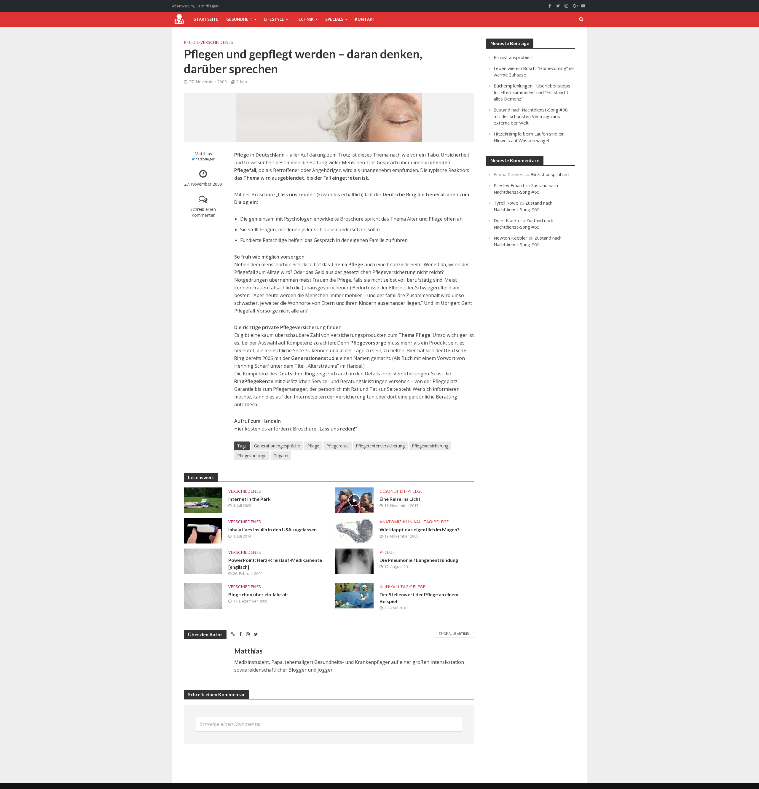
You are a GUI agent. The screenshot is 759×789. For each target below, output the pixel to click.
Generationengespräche (277, 446)
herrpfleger (205, 159)
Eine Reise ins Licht (400, 499)
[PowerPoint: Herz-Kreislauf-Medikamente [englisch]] (203, 561)
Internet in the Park (249, 499)
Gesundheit (239, 19)
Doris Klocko (506, 220)
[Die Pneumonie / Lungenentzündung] (354, 560)
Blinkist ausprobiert (513, 57)
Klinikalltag (417, 522)
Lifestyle (274, 19)
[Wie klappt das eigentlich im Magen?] (354, 530)
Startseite (206, 19)
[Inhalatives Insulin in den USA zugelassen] (203, 530)
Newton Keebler (510, 238)
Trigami (281, 455)
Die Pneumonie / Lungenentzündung (419, 560)
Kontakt (365, 19)
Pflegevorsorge (252, 455)
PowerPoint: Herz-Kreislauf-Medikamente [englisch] (275, 563)
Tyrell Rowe (506, 203)
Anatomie (390, 522)
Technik (305, 19)
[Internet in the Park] (203, 499)
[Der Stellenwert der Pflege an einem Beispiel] (354, 595)
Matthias (203, 154)
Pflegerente (337, 446)
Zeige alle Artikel (454, 633)
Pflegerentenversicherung (380, 446)
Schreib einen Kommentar (203, 212)
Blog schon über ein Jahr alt (258, 594)
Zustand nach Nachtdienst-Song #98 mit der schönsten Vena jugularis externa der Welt (531, 116)
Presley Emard (509, 185)
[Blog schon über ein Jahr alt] (203, 595)
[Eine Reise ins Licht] (354, 499)
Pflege (191, 42)
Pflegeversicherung (430, 446)
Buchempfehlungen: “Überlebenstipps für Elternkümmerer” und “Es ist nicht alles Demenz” (532, 92)
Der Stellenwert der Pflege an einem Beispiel (419, 598)
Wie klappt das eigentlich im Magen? (420, 529)
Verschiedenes (216, 42)
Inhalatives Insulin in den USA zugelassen (272, 529)
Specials (334, 19)
